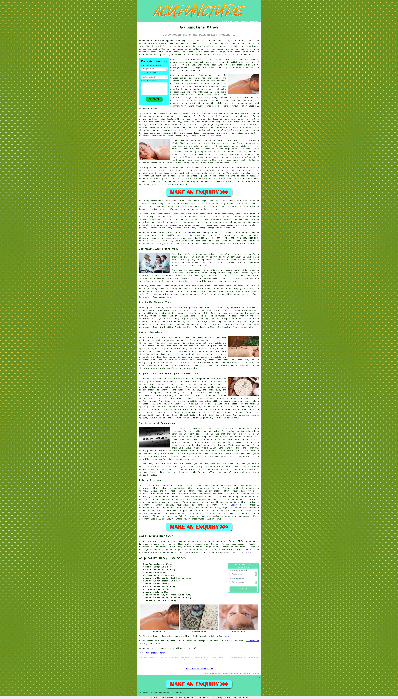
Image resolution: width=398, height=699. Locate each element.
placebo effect (225, 445)
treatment (156, 201)
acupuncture (243, 513)
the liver (185, 396)
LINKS (230, 21)
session (191, 143)
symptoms (234, 154)
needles (217, 78)
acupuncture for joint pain (206, 513)
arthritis (223, 494)
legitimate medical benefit (178, 459)
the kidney (194, 390)
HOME (223, 21)
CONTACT (244, 21)
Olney (188, 233)
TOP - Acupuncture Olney (152, 653)
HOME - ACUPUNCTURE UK (199, 668)
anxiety (143, 499)
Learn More (238, 698)
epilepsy (233, 505)
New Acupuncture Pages (153, 677)
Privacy (257, 677)
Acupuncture (176, 59)
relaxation (145, 136)
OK (247, 698)
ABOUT (237, 21)
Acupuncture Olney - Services (162, 558)
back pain (172, 511)
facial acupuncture (234, 499)
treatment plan (180, 152)
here (248, 552)
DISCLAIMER (253, 21)
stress (142, 497)
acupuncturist (239, 65)
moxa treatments (148, 502)
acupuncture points (207, 379)
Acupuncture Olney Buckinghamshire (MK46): (162, 41)
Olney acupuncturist (164, 485)
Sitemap (140, 677)
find (147, 541)
